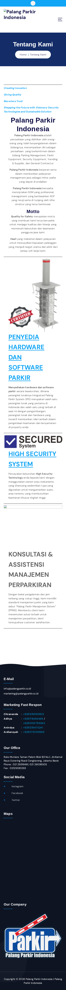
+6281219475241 (33, 727)
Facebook (17, 793)
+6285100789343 (34, 723)
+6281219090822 (33, 714)
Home (23, 54)
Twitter (15, 800)
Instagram (17, 786)
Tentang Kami (38, 54)
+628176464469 (33, 718)
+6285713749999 (33, 732)
